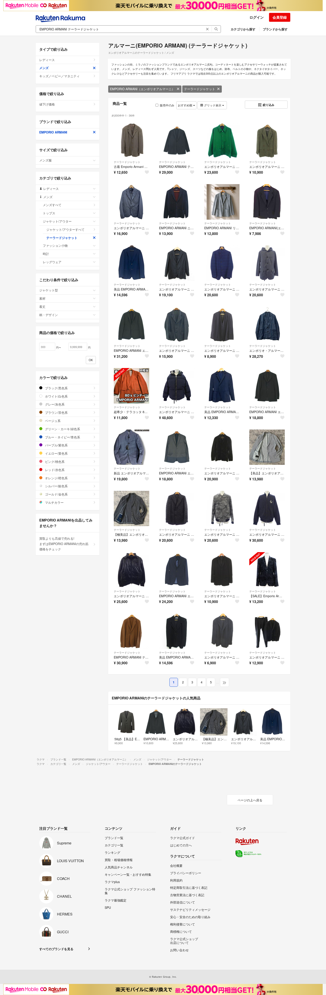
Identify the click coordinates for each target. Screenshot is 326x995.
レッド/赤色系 (54, 470)
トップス (49, 213)
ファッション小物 (55, 245)
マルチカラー (54, 502)
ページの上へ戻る (250, 800)
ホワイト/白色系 (56, 396)
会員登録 (280, 17)
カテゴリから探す (243, 29)
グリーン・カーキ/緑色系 (62, 429)
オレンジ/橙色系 (56, 478)
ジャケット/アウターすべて (65, 229)
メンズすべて (52, 205)
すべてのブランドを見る (56, 949)
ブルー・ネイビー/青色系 (62, 437)
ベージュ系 (52, 420)
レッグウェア (52, 262)
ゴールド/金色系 (56, 494)
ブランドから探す (275, 29)
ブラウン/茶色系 (56, 412)
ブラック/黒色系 (56, 388)
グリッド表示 (212, 105)
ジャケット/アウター (57, 221)
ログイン (256, 17)
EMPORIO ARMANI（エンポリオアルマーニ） (142, 89)
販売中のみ (167, 105)
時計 (46, 253)
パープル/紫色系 (56, 445)
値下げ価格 (47, 104)
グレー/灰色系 (54, 404)
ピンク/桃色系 (54, 461)
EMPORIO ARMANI (53, 132)
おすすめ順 (185, 105)
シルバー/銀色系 (56, 486)
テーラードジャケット (199, 89)
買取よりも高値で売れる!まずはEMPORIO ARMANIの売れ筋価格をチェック (63, 543)
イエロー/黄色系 (56, 453)
